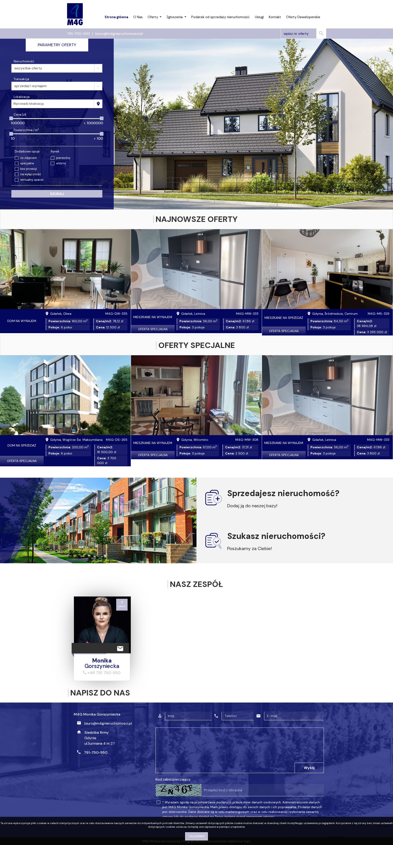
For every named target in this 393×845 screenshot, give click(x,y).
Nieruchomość (24, 61)
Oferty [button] (153, 17)
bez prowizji (28, 169)
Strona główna (116, 17)
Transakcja (21, 79)
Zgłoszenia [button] (175, 17)
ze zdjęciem (28, 158)
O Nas (138, 17)
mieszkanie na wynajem (152, 317)
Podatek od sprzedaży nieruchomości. (220, 17)
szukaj (57, 193)
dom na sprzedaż (22, 445)
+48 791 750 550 (103, 672)
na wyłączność (30, 174)
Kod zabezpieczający (173, 779)
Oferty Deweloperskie (303, 17)
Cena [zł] (20, 115)
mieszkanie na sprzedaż (284, 318)
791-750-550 (78, 33)
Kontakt (275, 17)
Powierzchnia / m (26, 130)
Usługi (259, 17)
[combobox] (52, 103)
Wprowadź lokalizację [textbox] (28, 104)
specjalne (27, 163)
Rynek (55, 151)
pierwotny (63, 158)
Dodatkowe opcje (27, 151)
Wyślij (309, 767)
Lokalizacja (22, 97)
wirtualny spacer (32, 180)
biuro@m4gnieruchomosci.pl (119, 33)
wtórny (61, 163)
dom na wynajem (21, 321)
